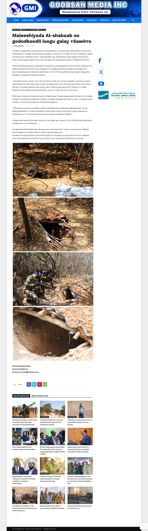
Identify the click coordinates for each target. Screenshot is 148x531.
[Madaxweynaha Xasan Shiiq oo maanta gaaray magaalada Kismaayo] (52, 495)
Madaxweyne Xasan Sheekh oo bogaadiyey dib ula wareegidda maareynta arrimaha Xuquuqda (78, 449)
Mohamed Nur (19, 46)
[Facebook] (29, 384)
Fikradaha (104, 20)
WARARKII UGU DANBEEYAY (29, 30)
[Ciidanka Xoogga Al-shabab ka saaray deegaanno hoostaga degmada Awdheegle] (52, 466)
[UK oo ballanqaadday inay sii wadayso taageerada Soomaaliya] (24, 436)
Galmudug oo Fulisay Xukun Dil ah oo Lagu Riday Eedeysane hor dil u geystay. (80, 422)
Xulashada (92, 20)
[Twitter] (34, 384)
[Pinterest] (39, 384)
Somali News (27, 20)
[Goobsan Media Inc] (74, 8)
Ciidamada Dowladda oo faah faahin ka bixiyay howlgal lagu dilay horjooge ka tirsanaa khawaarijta (24, 422)
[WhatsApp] (45, 384)
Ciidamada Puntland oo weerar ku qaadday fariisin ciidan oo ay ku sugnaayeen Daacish (51, 422)
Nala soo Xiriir (119, 20)
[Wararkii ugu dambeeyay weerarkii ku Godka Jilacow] (80, 495)
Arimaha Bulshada (60, 20)
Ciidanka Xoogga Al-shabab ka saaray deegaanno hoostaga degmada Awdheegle (50, 479)
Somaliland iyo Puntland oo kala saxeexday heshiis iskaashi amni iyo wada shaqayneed (24, 508)
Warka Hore (42, 30)
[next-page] (17, 515)
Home (16, 20)
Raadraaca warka (73, 503)
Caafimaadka (78, 20)
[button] (133, 20)
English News (43, 20)
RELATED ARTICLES (21, 396)
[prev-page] (13, 515)
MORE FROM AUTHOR (40, 396)
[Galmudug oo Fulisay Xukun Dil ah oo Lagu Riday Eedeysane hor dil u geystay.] (80, 409)
